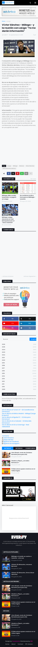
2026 (19, 344)
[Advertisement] (18, 148)
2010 (19, 387)
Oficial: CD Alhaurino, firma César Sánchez (22, 573)
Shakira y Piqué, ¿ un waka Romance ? (20, 461)
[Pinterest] (17, 173)
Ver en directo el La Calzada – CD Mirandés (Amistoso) (16, 422)
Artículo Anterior (8, 276)
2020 (19, 360)
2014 (19, 376)
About (13, 644)
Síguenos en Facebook (11, 441)
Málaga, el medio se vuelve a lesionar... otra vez (21, 557)
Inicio (3, 21)
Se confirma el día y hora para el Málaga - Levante (27, 197)
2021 (19, 357)
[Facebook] (9, 173)
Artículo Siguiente (29, 276)
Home (7, 644)
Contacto (5, 436)
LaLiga (8, 21)
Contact (20, 644)
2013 (19, 379)
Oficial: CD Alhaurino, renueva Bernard (21, 565)
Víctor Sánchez (30, 166)
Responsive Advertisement (19, 518)
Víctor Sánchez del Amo (9, 168)
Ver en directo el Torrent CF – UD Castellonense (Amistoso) (18, 411)
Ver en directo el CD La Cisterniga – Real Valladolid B (15, 426)
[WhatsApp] (22, 173)
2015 (19, 373)
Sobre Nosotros (8, 438)
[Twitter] (13, 173)
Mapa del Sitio (8, 440)
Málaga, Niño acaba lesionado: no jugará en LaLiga (9, 197)
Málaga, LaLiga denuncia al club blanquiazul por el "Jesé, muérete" (8, 219)
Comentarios (30, 448)
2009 (19, 389)
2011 (19, 384)
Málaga (15, 166)
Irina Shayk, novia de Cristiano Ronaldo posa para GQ (21, 453)
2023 (19, 352)
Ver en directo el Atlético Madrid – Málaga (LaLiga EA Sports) (19, 414)
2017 (19, 368)
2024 (19, 349)
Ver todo (33, 179)
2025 (19, 347)
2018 (19, 365)
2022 (19, 355)
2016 (19, 371)
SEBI (31, 641)
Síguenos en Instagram (11, 443)
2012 (19, 381)
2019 (19, 363)
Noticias (21, 166)
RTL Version (29, 644)
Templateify (16, 641)
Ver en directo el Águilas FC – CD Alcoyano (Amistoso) (16, 418)
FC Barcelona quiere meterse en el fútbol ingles (23, 470)
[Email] (26, 173)
